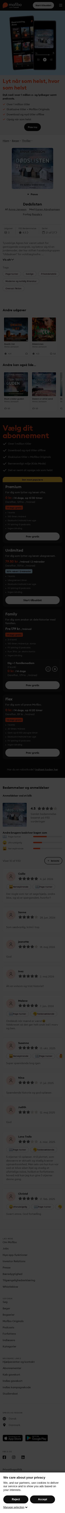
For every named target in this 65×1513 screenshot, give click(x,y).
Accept (42, 1499)
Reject (16, 1499)
